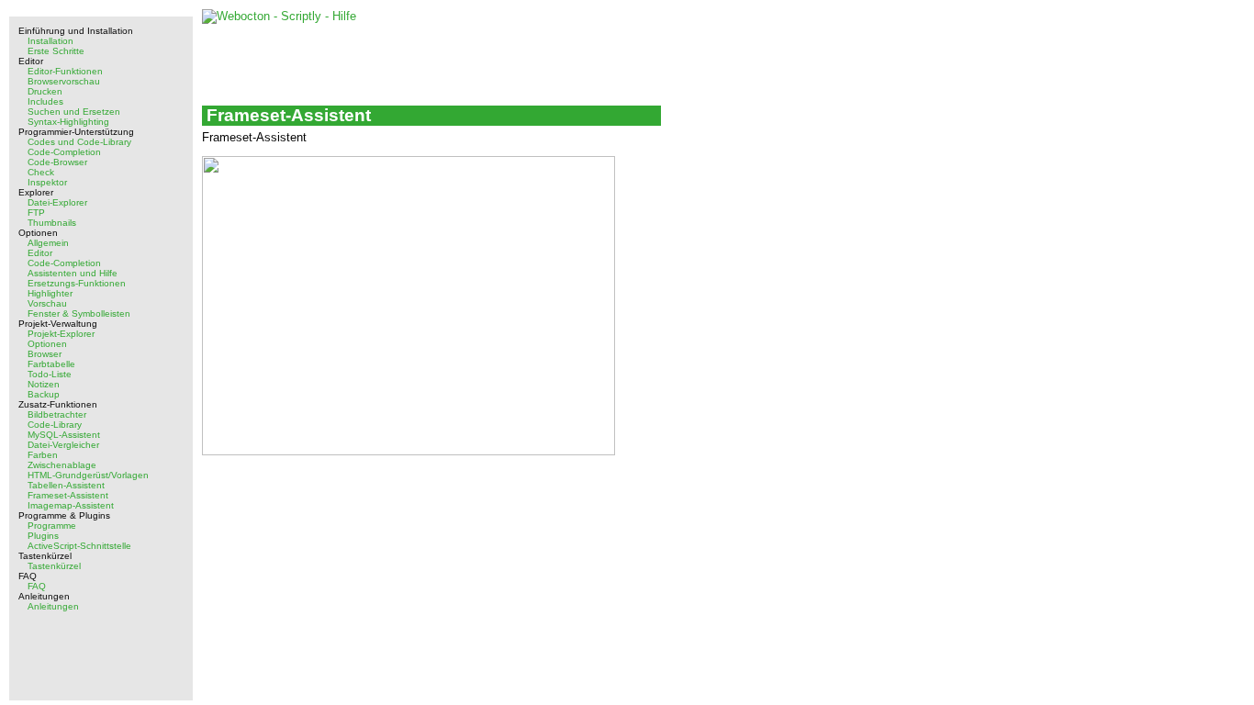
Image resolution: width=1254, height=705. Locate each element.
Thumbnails (52, 223)
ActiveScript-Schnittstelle (79, 546)
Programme (52, 525)
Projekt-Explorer (61, 334)
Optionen (47, 344)
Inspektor (47, 182)
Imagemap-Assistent (71, 505)
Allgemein (48, 243)
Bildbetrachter (57, 414)
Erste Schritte (56, 51)
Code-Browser (57, 162)
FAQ (37, 586)
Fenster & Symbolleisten (79, 313)
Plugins (43, 536)
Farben (43, 455)
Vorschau (47, 303)
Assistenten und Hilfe (73, 273)
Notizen (44, 384)
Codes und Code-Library (79, 142)
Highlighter (50, 293)
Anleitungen (53, 606)
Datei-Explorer (57, 202)
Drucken (45, 91)
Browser (45, 354)
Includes (45, 101)
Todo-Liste (50, 374)
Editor (40, 253)
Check (41, 172)
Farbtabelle (51, 364)
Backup (44, 394)
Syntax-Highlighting (68, 122)
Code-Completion (64, 152)
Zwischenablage (62, 465)
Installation (50, 41)
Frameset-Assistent (68, 495)
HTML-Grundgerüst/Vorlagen (88, 475)
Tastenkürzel (54, 566)
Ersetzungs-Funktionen (77, 283)
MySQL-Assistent (64, 435)
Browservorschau (64, 81)
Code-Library (55, 425)
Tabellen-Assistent (66, 485)
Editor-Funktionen (65, 71)
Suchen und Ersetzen (74, 111)
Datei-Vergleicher (63, 445)
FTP (36, 212)
